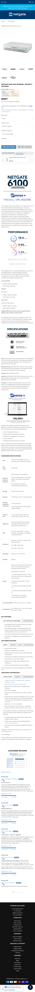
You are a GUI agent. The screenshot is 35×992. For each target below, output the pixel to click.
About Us (17, 958)
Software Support (6, 130)
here (2, 669)
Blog (17, 960)
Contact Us (17, 964)
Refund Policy (17, 928)
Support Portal (17, 948)
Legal (17, 970)
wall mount (13, 704)
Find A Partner (26, 147)
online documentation (11, 723)
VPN (20, 644)
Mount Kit (4, 115)
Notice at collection (8, 990)
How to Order (17, 922)
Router (5, 644)
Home (3, 21)
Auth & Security (29, 644)
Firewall (13, 644)
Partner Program (17, 936)
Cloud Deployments (17, 908)
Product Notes (7, 676)
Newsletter (17, 962)
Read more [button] (30, 790)
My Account (17, 920)
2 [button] (15, 892)
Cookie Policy (17, 968)
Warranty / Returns (17, 926)
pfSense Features (17, 912)
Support (17, 676)
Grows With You (28, 620)
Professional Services (17, 950)
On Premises (17, 910)
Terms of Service (17, 931)
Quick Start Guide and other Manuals (15, 684)
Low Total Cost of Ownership (11, 620)
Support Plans (17, 946)
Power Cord (5, 123)
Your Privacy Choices (14, 987)
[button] (4, 89)
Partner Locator (17, 940)
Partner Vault (17, 938)
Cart (32, 2)
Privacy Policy (17, 966)
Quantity (4, 138)
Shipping (3, 101)
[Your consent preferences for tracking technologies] (3, 989)
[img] (4, 776)
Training (17, 952)
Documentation (17, 915)
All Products (11, 21)
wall (18, 553)
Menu (5, 2)
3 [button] (18, 892)
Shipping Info (17, 924)
